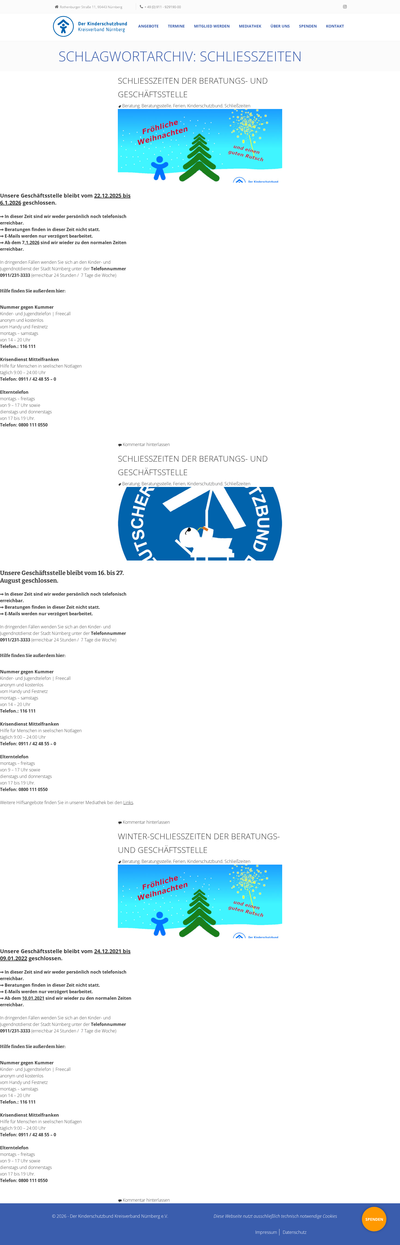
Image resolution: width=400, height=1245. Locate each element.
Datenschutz (294, 1232)
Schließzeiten (237, 106)
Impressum (266, 1232)
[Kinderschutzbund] (90, 26)
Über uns (280, 26)
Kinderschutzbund (205, 106)
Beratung (131, 106)
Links (128, 802)
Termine (176, 26)
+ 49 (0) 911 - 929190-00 (162, 7)
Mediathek (250, 26)
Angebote (148, 26)
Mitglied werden (212, 26)
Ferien (179, 106)
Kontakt (335, 26)
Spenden (308, 26)
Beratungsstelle (156, 106)
